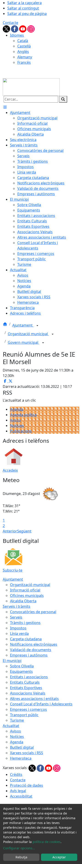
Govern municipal (23, 342)
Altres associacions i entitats (34, 698)
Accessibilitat (21, 796)
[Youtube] (23, 28)
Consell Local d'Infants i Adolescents (41, 704)
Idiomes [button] (17, 35)
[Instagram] (31, 28)
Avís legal (18, 790)
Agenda (16, 409)
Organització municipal (28, 333)
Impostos (18, 628)
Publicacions (21, 430)
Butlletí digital (22, 747)
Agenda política (23, 414)
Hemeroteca (20, 758)
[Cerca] (63, 99)
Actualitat (11, 725)
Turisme (17, 720)
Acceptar (59, 857)
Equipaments (21, 671)
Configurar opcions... (19, 848)
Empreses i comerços (28, 709)
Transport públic (24, 714)
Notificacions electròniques (33, 644)
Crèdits (16, 774)
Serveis (16, 617)
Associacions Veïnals (27, 693)
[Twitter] (7, 28)
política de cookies (47, 842)
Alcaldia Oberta (23, 600)
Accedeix (10, 470)
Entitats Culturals (25, 682)
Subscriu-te (12, 570)
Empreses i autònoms (29, 655)
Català (22, 40)
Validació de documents (30, 649)
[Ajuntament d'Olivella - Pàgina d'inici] (31, 86)
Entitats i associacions (29, 676)
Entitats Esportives (26, 687)
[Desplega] (37, 325)
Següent (24, 531)
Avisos (15, 420)
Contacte (10, 22)
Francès (24, 62)
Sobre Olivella (22, 666)
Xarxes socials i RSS (26, 752)
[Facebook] (15, 28)
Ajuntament (22, 325)
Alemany (24, 56)
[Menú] (5, 107)
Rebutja (21, 857)
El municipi (12, 660)
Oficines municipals (27, 595)
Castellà (24, 46)
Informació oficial (25, 590)
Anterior (10, 531)
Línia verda (19, 633)
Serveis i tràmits (16, 606)
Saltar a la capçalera (24, 2)
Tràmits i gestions (25, 622)
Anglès (23, 51)
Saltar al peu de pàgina (27, 13)
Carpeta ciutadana (26, 638)
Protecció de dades (26, 785)
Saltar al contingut (23, 8)
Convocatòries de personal (33, 611)
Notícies (17, 425)
